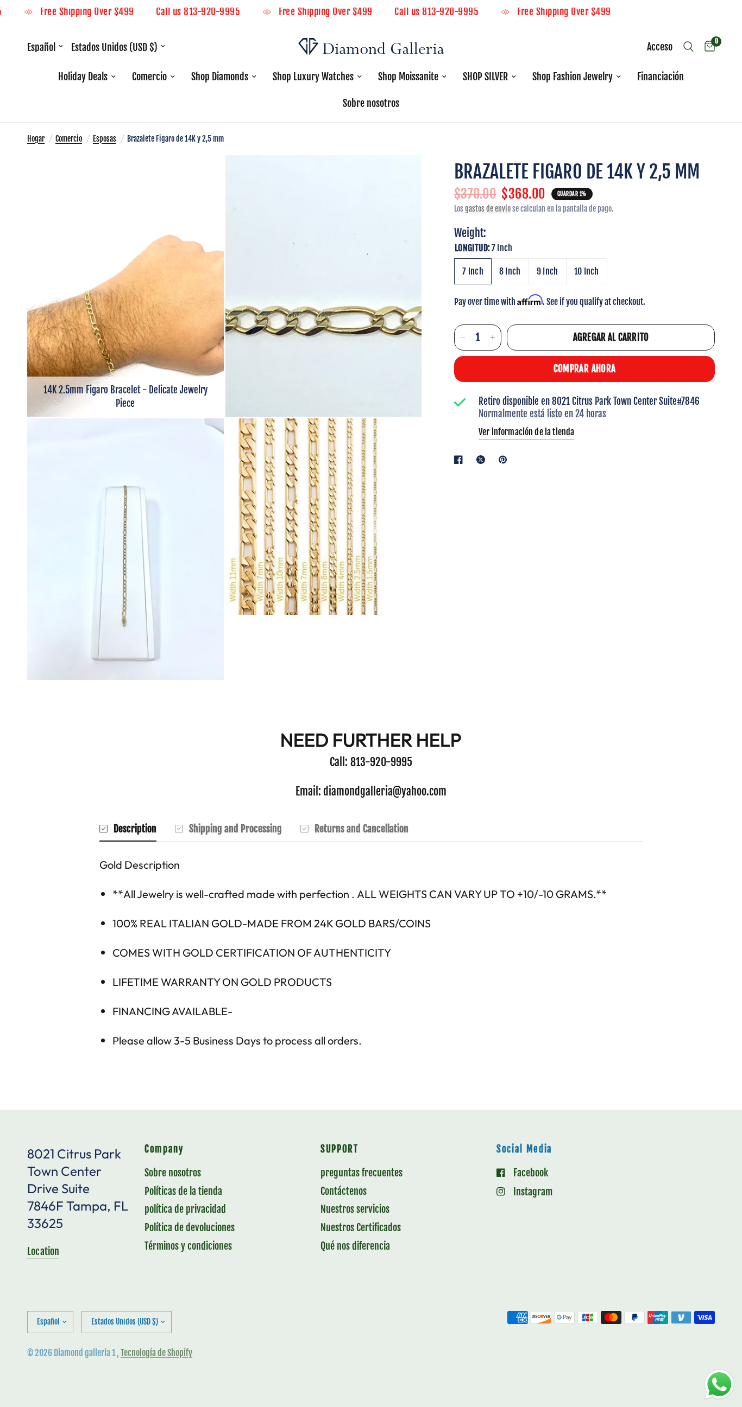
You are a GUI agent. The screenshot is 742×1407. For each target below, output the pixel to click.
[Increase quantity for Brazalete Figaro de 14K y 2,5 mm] (493, 337)
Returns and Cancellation (361, 829)
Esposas (104, 138)
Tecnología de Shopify (156, 1352)
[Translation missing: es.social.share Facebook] (460, 459)
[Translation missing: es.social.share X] (482, 459)
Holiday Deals (83, 76)
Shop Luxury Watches (313, 76)
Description (135, 829)
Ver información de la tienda (526, 431)
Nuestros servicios (354, 1209)
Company (164, 1149)
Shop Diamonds (219, 76)
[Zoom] (201, 178)
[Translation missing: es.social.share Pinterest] (505, 459)
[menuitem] (87, 76)
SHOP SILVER (485, 76)
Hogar (36, 138)
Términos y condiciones (188, 1246)
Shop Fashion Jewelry (572, 76)
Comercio (149, 76)
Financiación (660, 76)
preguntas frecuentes (361, 1173)
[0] (707, 46)
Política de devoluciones (189, 1227)
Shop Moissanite (408, 76)
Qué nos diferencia (355, 1246)
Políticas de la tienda (183, 1191)
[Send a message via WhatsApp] (719, 1384)
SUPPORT (339, 1149)
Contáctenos (343, 1191)
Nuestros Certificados (360, 1227)
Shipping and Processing (235, 829)
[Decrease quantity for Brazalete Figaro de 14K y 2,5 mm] (463, 337)
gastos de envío (488, 208)
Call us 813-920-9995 (221, 12)
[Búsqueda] (688, 46)
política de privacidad (185, 1209)
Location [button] (43, 1251)
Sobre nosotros (371, 103)
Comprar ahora (584, 368)
